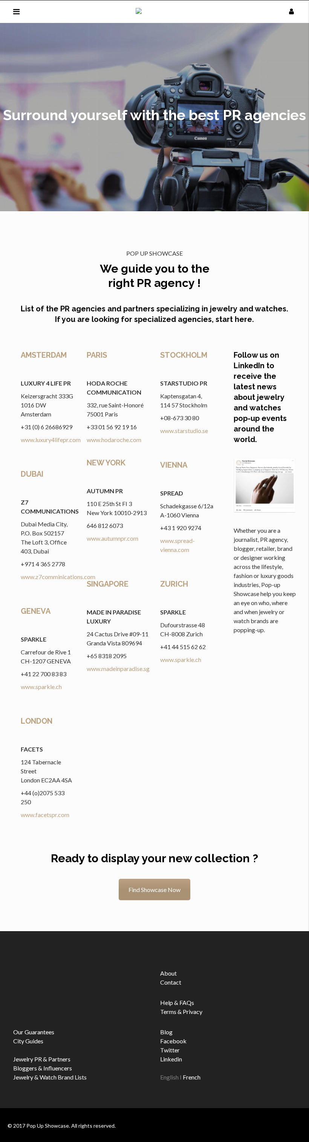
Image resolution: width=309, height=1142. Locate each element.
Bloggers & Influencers (42, 1068)
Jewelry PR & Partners (41, 1059)
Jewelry (23, 1077)
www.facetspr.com (45, 814)
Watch (48, 1077)
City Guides (28, 1040)
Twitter (170, 1050)
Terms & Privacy (181, 1011)
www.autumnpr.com (112, 538)
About (168, 973)
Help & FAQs (177, 1002)
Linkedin (171, 1059)
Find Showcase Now (154, 889)
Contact (170, 982)
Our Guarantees (33, 1031)
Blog (166, 1031)
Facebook (173, 1040)
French (191, 1077)
